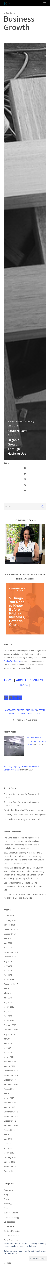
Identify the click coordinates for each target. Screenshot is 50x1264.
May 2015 (8, 1011)
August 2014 (9, 1034)
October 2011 (10, 1171)
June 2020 (8, 943)
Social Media (13, 425)
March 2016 (9, 1007)
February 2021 (10, 920)
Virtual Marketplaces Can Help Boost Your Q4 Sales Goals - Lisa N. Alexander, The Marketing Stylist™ (24, 871)
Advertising (8, 1190)
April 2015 (8, 1016)
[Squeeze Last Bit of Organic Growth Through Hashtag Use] (25, 251)
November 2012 (11, 1116)
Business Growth (15, 421)
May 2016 (8, 1002)
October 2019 (10, 956)
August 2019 (9, 961)
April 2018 (8, 975)
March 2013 (9, 1098)
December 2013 (11, 1070)
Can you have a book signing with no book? (22, 819)
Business (7, 1208)
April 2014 (8, 1052)
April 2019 (8, 970)
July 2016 (7, 993)
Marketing (29, 421)
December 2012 (11, 1111)
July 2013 (7, 1093)
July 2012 (7, 1134)
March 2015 (9, 1020)
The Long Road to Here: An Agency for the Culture (36, 741)
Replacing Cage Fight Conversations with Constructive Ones (21, 804)
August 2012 (9, 1130)
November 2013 (11, 1075)
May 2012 (8, 1143)
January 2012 (9, 1162)
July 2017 (7, 988)
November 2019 (11, 952)
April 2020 (8, 947)
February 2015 (10, 1025)
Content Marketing (12, 1231)
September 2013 (11, 1084)
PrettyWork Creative (12, 661)
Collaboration (9, 1222)
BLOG (24, 685)
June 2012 (8, 1139)
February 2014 (10, 1061)
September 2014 (11, 1029)
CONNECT (37, 680)
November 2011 (11, 1166)
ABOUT (21, 680)
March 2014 (9, 1057)
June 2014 (8, 1043)
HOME (8, 680)
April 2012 (8, 1148)
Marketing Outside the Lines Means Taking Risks (25, 814)
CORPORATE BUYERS (14, 710)
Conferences (9, 1226)
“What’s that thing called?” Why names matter (23, 810)
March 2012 (9, 1152)
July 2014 (7, 1038)
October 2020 (10, 934)
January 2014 (9, 1066)
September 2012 (11, 1125)
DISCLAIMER (31, 710)
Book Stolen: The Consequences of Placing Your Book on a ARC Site (24, 886)
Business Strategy (11, 1217)
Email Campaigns (11, 1240)
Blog (6, 1194)
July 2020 (7, 938)
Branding (7, 1203)
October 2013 (10, 1080)
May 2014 (8, 1048)
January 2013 (9, 1107)
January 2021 (9, 924)
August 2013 (9, 1089)
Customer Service (11, 1235)
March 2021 (9, 915)
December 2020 (11, 929)
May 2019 (8, 966)
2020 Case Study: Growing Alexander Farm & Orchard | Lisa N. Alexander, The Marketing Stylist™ (23, 856)
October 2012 (10, 1121)
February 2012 (10, 1157)
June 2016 (8, 997)
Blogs (6, 1199)
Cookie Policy (13, 1253)
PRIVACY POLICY (34, 713)
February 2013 (10, 1102)
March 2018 (9, 979)
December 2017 (11, 984)
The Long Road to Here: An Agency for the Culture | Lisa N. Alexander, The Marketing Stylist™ (22, 841)
